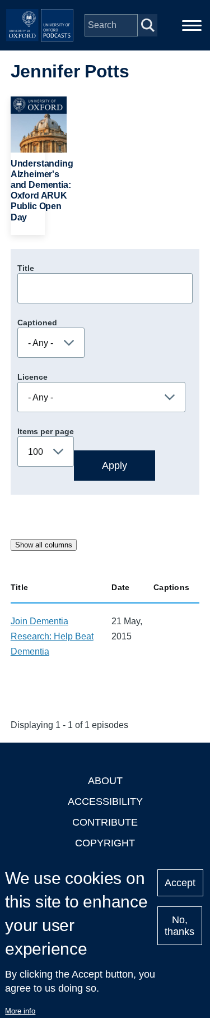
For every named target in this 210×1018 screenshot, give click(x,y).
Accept (180, 882)
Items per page (45, 431)
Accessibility (105, 801)
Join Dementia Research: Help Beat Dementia (52, 636)
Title (25, 268)
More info (20, 1011)
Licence (32, 376)
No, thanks (179, 925)
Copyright (105, 843)
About (105, 780)
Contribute (105, 822)
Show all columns (43, 545)
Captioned (37, 322)
